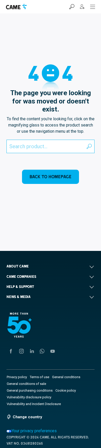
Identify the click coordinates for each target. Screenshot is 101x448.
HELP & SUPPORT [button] (20, 287)
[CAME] (16, 6)
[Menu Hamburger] (93, 7)
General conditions (66, 377)
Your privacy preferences (34, 430)
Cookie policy (65, 390)
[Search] (72, 7)
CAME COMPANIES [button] (21, 276)
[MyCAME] (82, 7)
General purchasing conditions (30, 390)
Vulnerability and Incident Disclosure (34, 404)
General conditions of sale (26, 384)
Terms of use (39, 377)
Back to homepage (50, 176)
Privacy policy (17, 377)
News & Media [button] (18, 297)
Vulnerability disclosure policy (29, 397)
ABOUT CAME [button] (17, 266)
